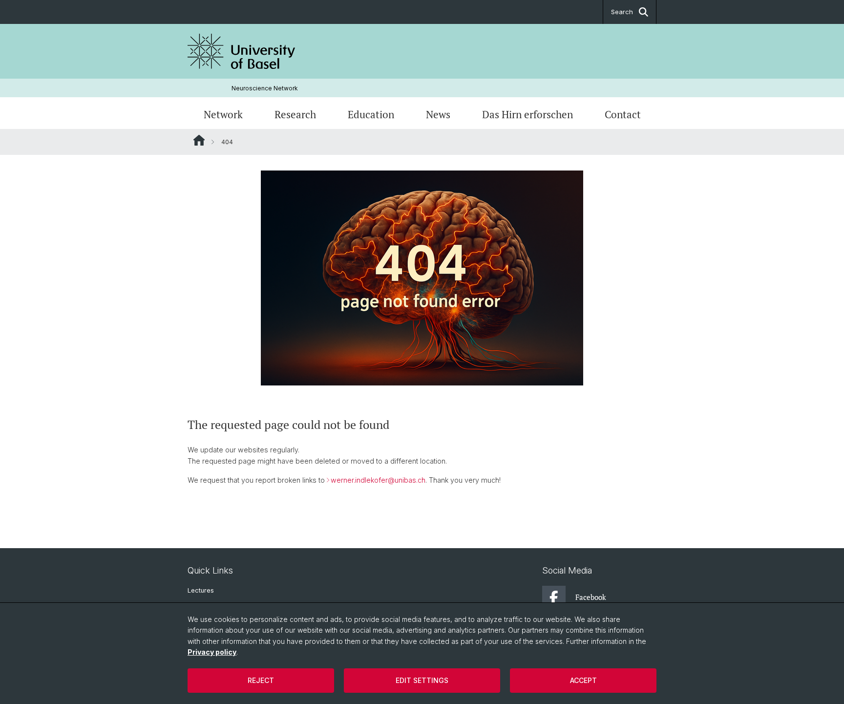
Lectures (201, 590)
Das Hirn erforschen (527, 114)
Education (371, 114)
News (438, 114)
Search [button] (622, 12)
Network (223, 114)
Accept (583, 680)
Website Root (199, 140)
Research (295, 114)
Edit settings (422, 680)
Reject (261, 680)
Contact (623, 114)
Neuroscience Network (265, 88)
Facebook (590, 597)
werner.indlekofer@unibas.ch (378, 480)
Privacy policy (212, 652)
